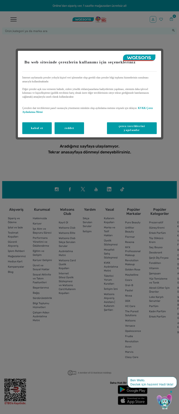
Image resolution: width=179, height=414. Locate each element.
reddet (69, 128)
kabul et (37, 128)
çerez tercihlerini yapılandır (132, 128)
